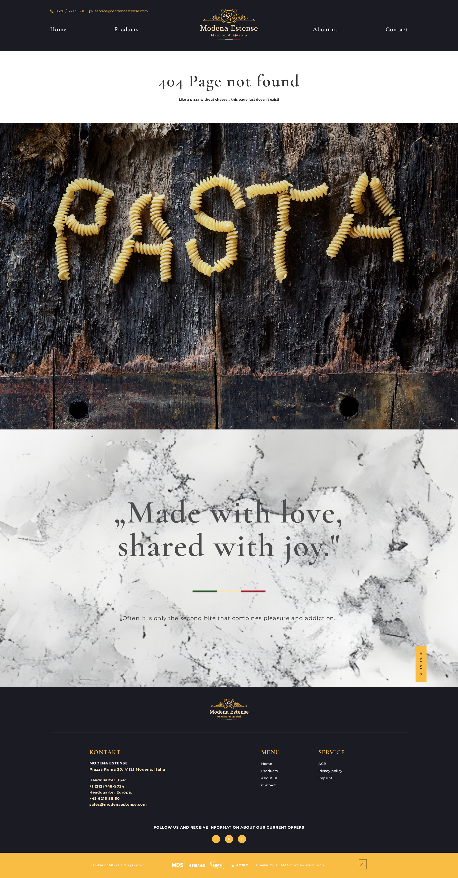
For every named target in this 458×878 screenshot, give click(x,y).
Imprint (325, 778)
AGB (322, 764)
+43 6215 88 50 (104, 798)
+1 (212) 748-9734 (106, 786)
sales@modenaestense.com (118, 804)
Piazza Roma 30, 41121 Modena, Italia (127, 769)
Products (126, 29)
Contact (396, 29)
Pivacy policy (330, 771)
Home (58, 29)
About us (325, 29)
